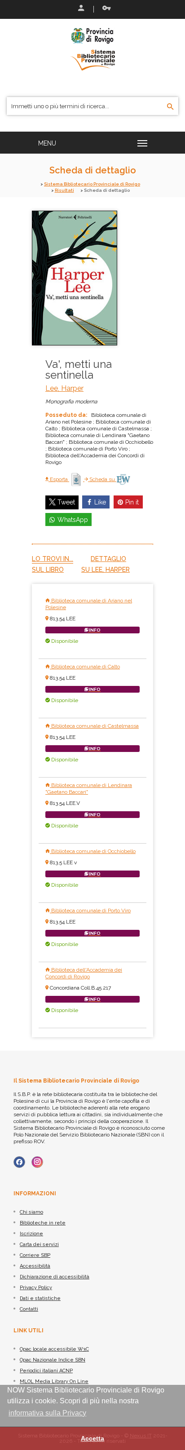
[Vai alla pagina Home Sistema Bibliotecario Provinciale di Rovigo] (92, 48)
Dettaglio (108, 558)
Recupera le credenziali (104, 9)
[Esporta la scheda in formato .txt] (76, 479)
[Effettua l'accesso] (80, 9)
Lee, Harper (64, 388)
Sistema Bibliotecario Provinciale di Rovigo (92, 183)
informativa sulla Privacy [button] (47, 1413)
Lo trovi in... (52, 558)
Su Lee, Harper (105, 569)
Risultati (64, 190)
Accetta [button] (92, 1438)
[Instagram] (37, 1162)
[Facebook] (19, 1162)
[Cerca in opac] (170, 107)
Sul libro (48, 569)
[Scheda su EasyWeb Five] (123, 479)
